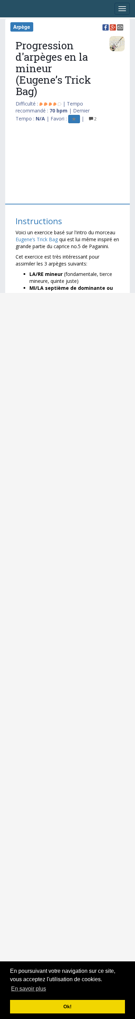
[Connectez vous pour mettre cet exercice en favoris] (74, 118)
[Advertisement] (58, 162)
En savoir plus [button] (28, 989)
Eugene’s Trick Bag (37, 239)
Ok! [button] (67, 1006)
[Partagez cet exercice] (105, 27)
